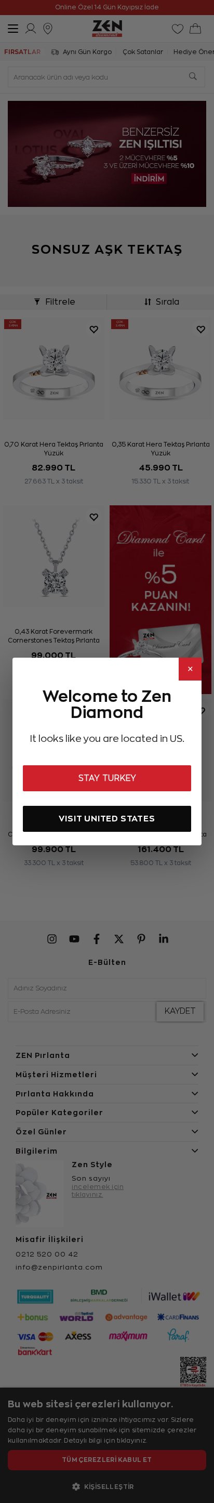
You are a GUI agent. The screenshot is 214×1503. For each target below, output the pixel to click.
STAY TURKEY (107, 778)
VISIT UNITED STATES (107, 818)
